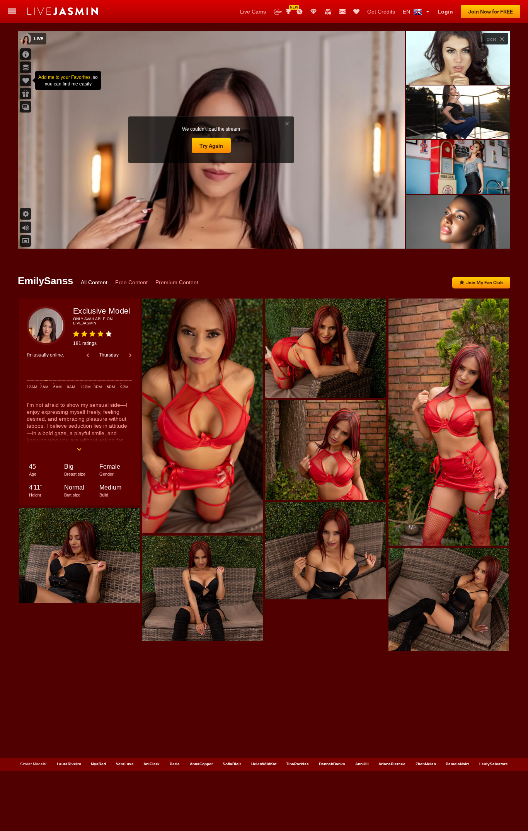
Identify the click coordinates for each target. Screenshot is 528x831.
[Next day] (130, 355)
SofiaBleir (232, 764)
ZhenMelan (426, 764)
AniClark (151, 764)
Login (445, 12)
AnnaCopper (201, 764)
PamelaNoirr (457, 764)
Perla (175, 764)
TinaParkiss (297, 764)
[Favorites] (356, 12)
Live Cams (253, 12)
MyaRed (98, 764)
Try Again (211, 146)
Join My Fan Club (484, 282)
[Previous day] (88, 355)
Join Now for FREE (490, 12)
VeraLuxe (125, 764)
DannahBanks (332, 764)
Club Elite (313, 12)
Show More (458, 235)
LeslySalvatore (493, 764)
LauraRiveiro (69, 764)
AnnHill (362, 764)
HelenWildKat (263, 764)
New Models (278, 12)
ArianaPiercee (391, 764)
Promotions (299, 12)
